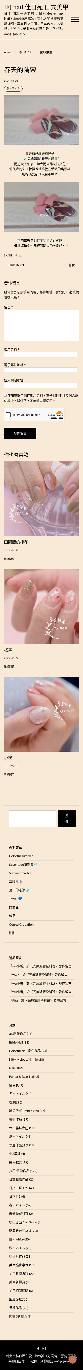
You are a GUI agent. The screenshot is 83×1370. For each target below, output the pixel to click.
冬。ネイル (17, 1093)
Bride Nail (16, 1042)
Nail (12, 1068)
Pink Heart (16, 265)
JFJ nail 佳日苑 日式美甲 (36, 7)
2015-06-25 (11, 80)
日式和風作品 (18, 1179)
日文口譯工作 (18, 1188)
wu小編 (17, 966)
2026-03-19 (11, 657)
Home (7, 52)
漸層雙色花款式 (20, 1231)
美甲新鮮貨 (17, 1282)
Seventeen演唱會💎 (23, 864)
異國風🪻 (16, 881)
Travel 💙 (15, 899)
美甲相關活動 (18, 1291)
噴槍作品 (15, 1119)
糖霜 (12, 916)
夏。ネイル (17, 1136)
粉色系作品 (17, 1256)
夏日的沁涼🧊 (19, 890)
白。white (16, 1239)
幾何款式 (15, 1162)
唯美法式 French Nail (24, 1111)
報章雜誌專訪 (18, 1128)
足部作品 (15, 1308)
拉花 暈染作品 (19, 1171)
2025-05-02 (11, 765)
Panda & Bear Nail (22, 1076)
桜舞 (8, 650)
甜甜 (12, 933)
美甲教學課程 (18, 1273)
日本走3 (15, 1196)
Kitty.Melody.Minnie (23, 1059)
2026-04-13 (11, 550)
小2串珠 (15, 1153)
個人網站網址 (13, 380)
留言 (8, 307)
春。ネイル (25, 52)
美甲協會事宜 (18, 1265)
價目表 (14, 1085)
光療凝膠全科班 (44, 966)
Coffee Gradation (21, 924)
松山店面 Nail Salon (23, 1222)
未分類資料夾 (18, 1213)
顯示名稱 (11, 349)
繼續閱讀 (9, 559)
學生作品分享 (18, 1145)
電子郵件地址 (15, 365)
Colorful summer (21, 856)
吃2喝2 (14, 1102)
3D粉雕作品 (17, 1033)
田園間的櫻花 (16, 542)
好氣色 (14, 907)
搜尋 (66, 818)
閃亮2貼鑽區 (18, 1316)
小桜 (8, 757)
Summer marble (20, 873)
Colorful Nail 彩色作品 (25, 1051)
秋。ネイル (17, 1248)
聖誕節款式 (17, 1299)
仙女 (71, 265)
